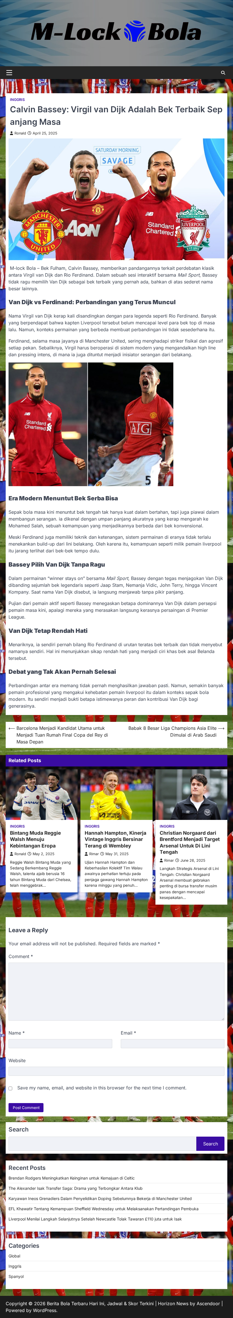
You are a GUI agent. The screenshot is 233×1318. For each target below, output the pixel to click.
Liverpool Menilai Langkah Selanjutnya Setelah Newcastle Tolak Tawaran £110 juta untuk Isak (95, 1219)
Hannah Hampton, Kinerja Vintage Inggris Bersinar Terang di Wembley (115, 839)
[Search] (223, 73)
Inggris (17, 100)
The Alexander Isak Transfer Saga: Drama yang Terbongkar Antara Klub (76, 1188)
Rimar (94, 854)
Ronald (20, 133)
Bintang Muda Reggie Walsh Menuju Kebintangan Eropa (35, 839)
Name (17, 1033)
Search (210, 1144)
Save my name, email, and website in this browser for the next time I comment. (102, 1088)
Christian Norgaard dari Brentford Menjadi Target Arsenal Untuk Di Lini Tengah (190, 842)
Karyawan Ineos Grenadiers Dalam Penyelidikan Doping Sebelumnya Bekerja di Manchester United (100, 1198)
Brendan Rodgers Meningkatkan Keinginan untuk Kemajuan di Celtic (72, 1178)
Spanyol (16, 1276)
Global (14, 1255)
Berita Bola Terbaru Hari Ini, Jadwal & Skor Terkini (100, 1303)
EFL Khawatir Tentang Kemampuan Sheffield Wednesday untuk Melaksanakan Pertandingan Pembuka (104, 1208)
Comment (21, 956)
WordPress (44, 1310)
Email (128, 1033)
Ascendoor (208, 1303)
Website (17, 1060)
